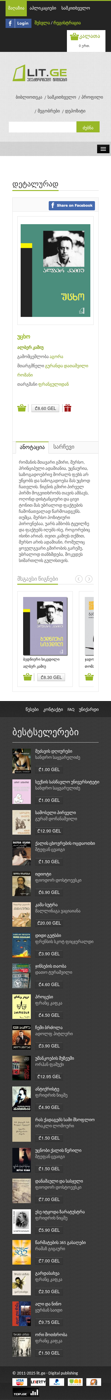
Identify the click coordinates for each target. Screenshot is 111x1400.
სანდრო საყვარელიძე (57, 757)
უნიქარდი (89, 710)
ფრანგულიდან (53, 384)
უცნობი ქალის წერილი (58, 1150)
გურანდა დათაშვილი (66, 366)
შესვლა (42, 23)
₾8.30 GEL (51, 677)
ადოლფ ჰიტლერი (54, 1034)
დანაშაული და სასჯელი (59, 1181)
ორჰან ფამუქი (49, 1065)
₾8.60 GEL (45, 408)
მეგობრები (49, 111)
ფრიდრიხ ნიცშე (51, 1095)
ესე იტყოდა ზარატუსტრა (60, 1212)
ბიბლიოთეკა (29, 97)
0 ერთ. (84, 45)
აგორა (56, 357)
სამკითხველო (75, 8)
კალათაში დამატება (22, 408)
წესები (32, 710)
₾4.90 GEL (49, 1107)
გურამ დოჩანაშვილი (56, 819)
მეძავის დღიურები (53, 751)
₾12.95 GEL (49, 1076)
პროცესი (44, 997)
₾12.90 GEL (49, 831)
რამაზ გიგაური (50, 1249)
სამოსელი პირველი (55, 813)
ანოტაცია (32, 447)
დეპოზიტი (75, 111)
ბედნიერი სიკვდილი (41, 659)
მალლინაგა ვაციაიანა (57, 911)
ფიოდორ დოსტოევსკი (58, 880)
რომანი (25, 375)
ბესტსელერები (45, 733)
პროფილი (92, 97)
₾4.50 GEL (49, 1015)
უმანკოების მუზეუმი (54, 1058)
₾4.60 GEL (49, 984)
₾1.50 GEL (49, 861)
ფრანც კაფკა (48, 1003)
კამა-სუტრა (46, 905)
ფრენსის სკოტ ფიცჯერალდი (64, 942)
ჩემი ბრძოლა (49, 1028)
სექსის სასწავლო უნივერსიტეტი (67, 782)
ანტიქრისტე (47, 1089)
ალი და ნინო (48, 1304)
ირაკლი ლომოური (54, 1126)
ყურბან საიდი (48, 1310)
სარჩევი (63, 447)
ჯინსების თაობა (50, 966)
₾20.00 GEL (49, 923)
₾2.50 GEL (49, 1291)
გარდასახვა (47, 1273)
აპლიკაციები (43, 8)
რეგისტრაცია (67, 23)
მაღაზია (16, 8)
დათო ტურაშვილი (53, 972)
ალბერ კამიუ (30, 347)
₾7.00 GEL (49, 1199)
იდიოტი (43, 874)
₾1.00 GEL (49, 769)
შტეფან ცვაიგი (50, 850)
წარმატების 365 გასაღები (60, 1243)
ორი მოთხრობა (51, 1335)
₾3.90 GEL (49, 953)
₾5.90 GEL (49, 1230)
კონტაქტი (53, 710)
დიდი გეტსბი (48, 936)
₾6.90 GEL (49, 892)
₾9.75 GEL (49, 1322)
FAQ (71, 710)
